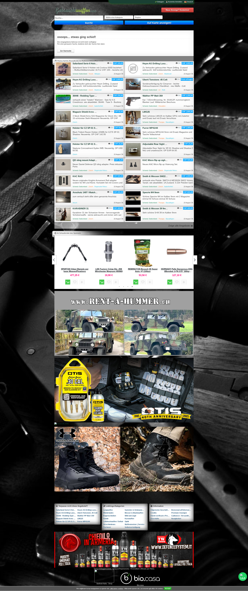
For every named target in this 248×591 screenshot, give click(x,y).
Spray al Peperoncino (120, 569)
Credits (154, 513)
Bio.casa (140, 585)
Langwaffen (108, 510)
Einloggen (160, 2)
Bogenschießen (109, 516)
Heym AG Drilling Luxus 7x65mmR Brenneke (165, 63)
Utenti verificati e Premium (161, 516)
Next (195, 260)
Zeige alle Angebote (179, 226)
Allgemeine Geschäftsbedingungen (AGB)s (161, 510)
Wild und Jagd (130, 516)
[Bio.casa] (140, 584)
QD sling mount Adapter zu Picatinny (91, 160)
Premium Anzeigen (179, 513)
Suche (89, 22)
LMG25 (146, 112)
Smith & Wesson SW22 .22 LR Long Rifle (163, 176)
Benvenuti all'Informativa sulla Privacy (181, 510)
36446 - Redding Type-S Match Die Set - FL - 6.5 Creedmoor (66, 516)
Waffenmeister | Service (134, 524)
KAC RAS (78, 176)
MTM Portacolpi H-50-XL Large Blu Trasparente (109, 270)
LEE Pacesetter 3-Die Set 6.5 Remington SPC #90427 (143, 270)
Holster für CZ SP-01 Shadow (87, 128)
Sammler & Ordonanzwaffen (135, 510)
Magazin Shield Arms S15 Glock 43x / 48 (93, 112)
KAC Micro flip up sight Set (156, 160)
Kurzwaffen (129, 519)
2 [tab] (123, 286)
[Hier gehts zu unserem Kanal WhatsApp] (242, 576)
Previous (54, 260)
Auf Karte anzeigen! (159, 22)
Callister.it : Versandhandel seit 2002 (181, 516)
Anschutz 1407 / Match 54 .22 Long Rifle (93, 192)
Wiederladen (108, 513)
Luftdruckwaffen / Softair (113, 522)
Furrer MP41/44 (150, 128)
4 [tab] (132, 286)
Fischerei (107, 527)
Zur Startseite (65, 51)
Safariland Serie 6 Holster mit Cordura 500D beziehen (66, 510)
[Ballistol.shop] (104, 576)
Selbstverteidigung (132, 527)
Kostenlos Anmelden (175, 2)
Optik (127, 522)
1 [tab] (119, 286)
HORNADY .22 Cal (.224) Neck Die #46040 (177, 270)
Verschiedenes (109, 524)
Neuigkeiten (176, 519)
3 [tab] (127, 286)
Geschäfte (155, 519)
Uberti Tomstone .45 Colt (155, 79)
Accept (167, 588)
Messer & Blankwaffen (134, 513)
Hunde (105, 519)
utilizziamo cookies (116, 588)
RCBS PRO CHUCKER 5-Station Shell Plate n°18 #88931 (75, 270)
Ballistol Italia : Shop (104, 584)
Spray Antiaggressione (102, 569)
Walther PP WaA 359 (153, 95)
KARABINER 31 (81, 208)
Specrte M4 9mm (151, 192)
